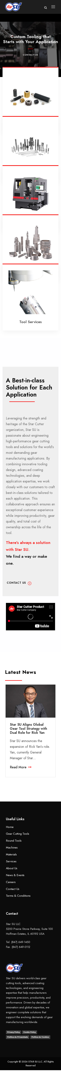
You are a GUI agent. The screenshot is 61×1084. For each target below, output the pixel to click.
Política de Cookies (40, 1037)
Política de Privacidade (17, 1037)
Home (10, 827)
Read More (18, 767)
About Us (11, 868)
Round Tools (14, 841)
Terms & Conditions (18, 896)
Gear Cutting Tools (17, 834)
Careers (11, 882)
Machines (12, 847)
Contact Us (30, 54)
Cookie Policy (29, 1032)
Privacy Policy (13, 1032)
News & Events (15, 875)
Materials (11, 854)
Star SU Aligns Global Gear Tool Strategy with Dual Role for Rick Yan (28, 728)
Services (11, 861)
